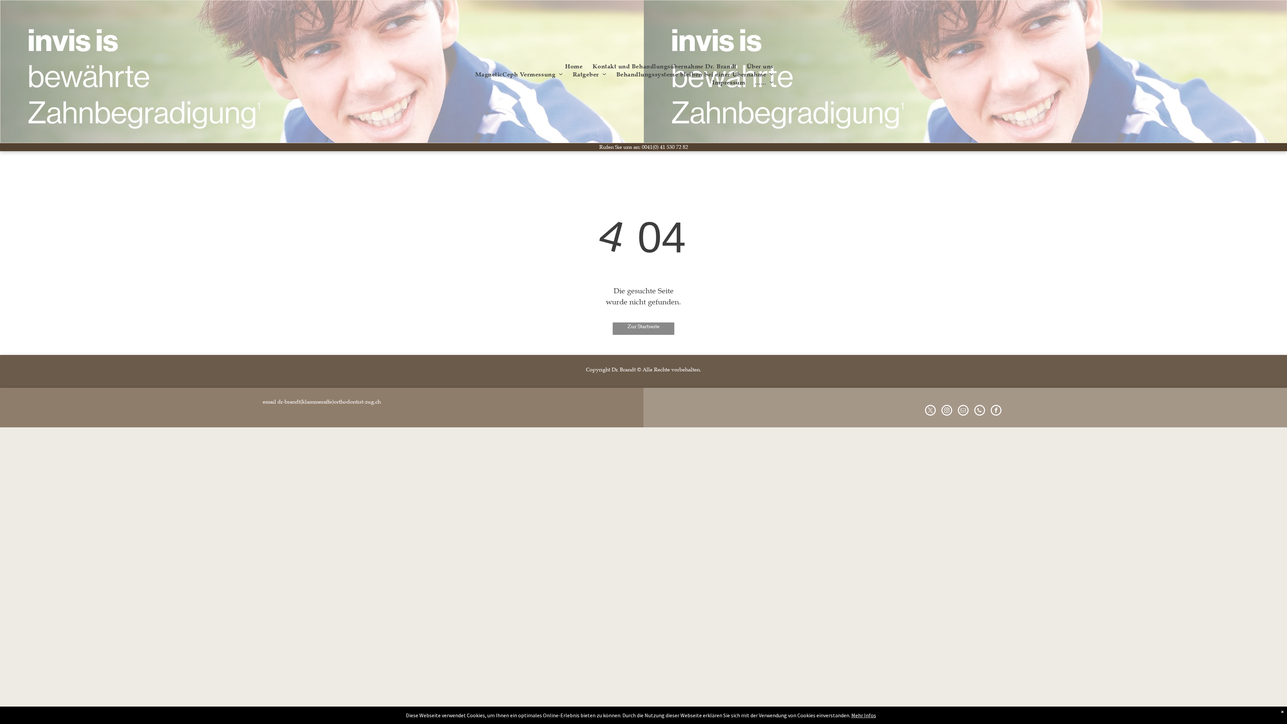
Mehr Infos (863, 715)
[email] (963, 411)
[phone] (979, 411)
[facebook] (996, 411)
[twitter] (930, 411)
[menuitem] (574, 66)
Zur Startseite (643, 326)
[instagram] (946, 411)
